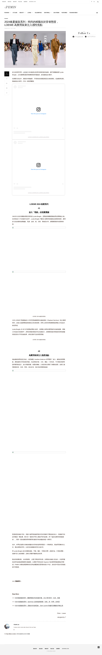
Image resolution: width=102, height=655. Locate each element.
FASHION (6, 12)
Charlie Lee (7, 28)
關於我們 (4, 1)
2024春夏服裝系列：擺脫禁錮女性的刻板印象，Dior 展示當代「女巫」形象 (37, 598)
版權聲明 (25, 1)
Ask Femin (56, 12)
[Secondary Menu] (96, 13)
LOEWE (25, 72)
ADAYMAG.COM (32, 1)
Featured (64, 12)
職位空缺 (20, 1)
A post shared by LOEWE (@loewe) (38, 137)
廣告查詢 (9, 1)
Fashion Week (73, 12)
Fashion (6, 18)
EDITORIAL (47, 12)
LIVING (29, 12)
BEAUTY (22, 12)
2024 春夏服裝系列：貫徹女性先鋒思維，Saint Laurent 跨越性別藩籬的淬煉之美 (39, 605)
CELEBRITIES (38, 12)
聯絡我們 (15, 1)
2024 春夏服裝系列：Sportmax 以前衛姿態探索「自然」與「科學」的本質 (37, 602)
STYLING (15, 12)
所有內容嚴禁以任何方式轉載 (23, 633)
